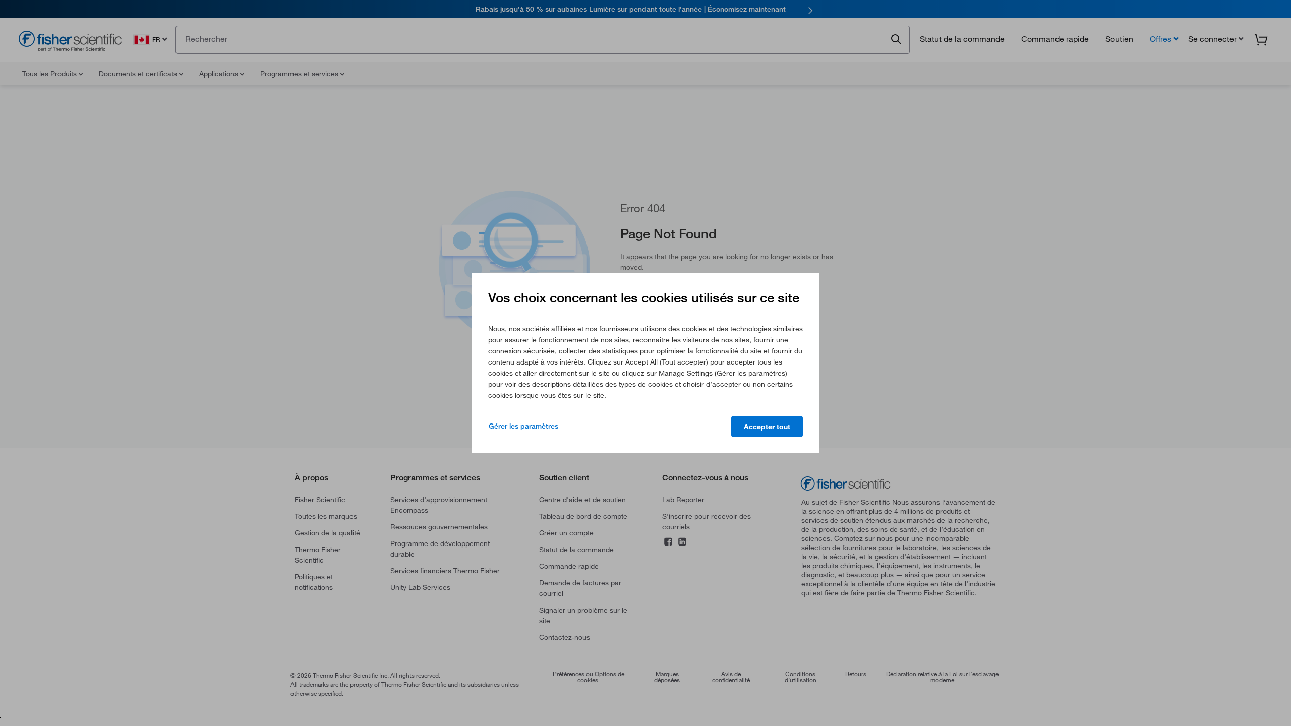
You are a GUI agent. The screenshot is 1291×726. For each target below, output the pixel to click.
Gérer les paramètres (523, 426)
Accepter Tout (767, 426)
